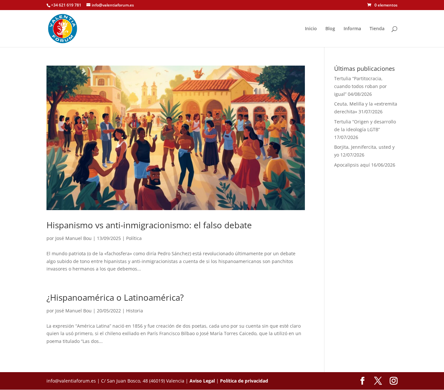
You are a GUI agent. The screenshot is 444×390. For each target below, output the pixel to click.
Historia (134, 311)
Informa (352, 28)
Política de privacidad (244, 381)
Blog (330, 28)
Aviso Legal (202, 381)
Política (134, 238)
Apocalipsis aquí (352, 165)
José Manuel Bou (73, 238)
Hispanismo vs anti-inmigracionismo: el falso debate (149, 225)
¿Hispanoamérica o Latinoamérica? (115, 297)
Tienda (377, 28)
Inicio (311, 28)
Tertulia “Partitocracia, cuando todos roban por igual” (360, 86)
